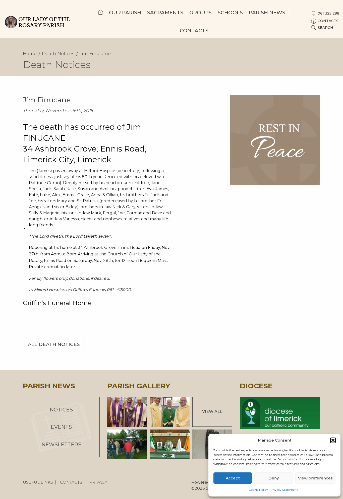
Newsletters (61, 445)
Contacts (194, 31)
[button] (332, 440)
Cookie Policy (258, 489)
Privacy (98, 482)
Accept (233, 478)
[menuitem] (100, 17)
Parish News (267, 13)
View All (212, 411)
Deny (273, 478)
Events (61, 427)
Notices (61, 410)
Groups (200, 13)
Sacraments (165, 13)
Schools (230, 13)
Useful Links (38, 482)
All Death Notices (54, 344)
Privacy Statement (284, 489)
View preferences (315, 478)
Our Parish (125, 13)
